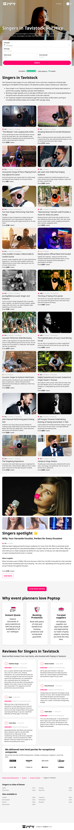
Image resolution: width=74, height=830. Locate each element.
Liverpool (41, 797)
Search (59, 4)
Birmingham (6, 800)
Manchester (5, 804)
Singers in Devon (35, 778)
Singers (24, 778)
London (4, 797)
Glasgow (41, 802)
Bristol (4, 802)
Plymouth (41, 790)
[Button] (19, 116)
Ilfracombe (5, 790)
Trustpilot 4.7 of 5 (44, 826)
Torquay (41, 788)
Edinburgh (42, 800)
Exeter (4, 788)
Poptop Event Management (10, 778)
